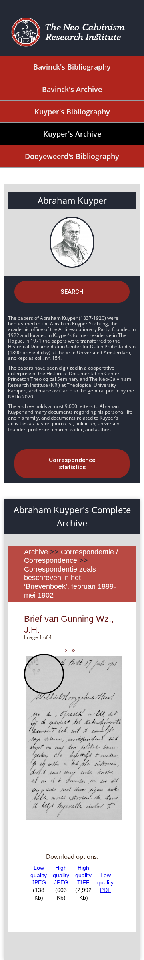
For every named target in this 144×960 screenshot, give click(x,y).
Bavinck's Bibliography (72, 67)
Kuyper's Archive (72, 134)
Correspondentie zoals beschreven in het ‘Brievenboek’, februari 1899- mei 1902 (70, 582)
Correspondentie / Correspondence (71, 556)
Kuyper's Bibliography (72, 111)
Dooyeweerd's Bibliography (72, 156)
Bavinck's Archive (72, 89)
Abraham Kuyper (72, 200)
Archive (36, 552)
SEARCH (72, 291)
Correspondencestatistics (72, 463)
